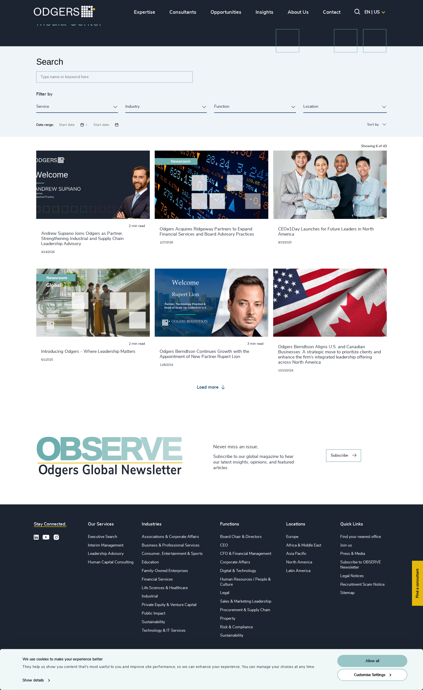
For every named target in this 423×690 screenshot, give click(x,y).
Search (49, 61)
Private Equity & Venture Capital (169, 605)
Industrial (150, 596)
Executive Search (102, 537)
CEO (224, 545)
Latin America (298, 571)
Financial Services (157, 579)
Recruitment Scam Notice (362, 584)
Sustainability (153, 622)
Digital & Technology (238, 571)
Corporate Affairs (235, 562)
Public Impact (153, 613)
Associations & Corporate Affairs (170, 537)
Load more (208, 387)
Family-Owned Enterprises (165, 571)
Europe (292, 537)
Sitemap (347, 593)
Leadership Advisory (106, 554)
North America (299, 562)
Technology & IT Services (164, 630)
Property (227, 618)
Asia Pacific (296, 554)
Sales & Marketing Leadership (245, 601)
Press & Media (352, 554)
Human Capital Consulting (110, 562)
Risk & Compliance (236, 627)
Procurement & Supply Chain (245, 610)
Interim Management (105, 545)
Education (150, 562)
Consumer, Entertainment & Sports (172, 554)
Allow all (372, 661)
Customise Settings (369, 675)
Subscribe (339, 455)
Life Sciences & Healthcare (165, 588)
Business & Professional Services (171, 545)
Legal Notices (352, 576)
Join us (346, 545)
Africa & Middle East (303, 545)
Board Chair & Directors (241, 537)
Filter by (44, 94)
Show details (33, 680)
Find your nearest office (360, 537)
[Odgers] (64, 12)
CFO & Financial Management (245, 554)
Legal (224, 593)
